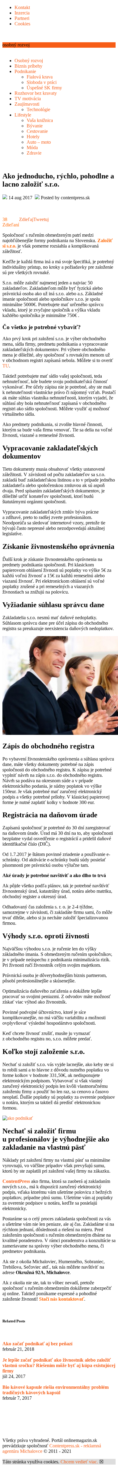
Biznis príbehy (28, 66)
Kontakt (22, 7)
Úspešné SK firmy (44, 87)
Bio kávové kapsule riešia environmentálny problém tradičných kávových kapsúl (55, 1390)
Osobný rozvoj (29, 60)
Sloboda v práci (42, 82)
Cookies (22, 23)
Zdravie (34, 152)
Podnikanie (25, 71)
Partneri (22, 18)
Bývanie (35, 125)
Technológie (38, 109)
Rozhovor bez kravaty (36, 93)
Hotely (33, 136)
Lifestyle (23, 114)
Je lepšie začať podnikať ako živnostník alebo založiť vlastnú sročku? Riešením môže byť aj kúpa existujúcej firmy (58, 1365)
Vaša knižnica (40, 120)
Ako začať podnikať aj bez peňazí (37, 1343)
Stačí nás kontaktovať (61, 1299)
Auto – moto (39, 142)
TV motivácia (28, 98)
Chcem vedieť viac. (79, 1461)
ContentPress (16, 1181)
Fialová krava (40, 76)
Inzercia (22, 12)
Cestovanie (37, 131)
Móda (32, 147)
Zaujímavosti (27, 104)
